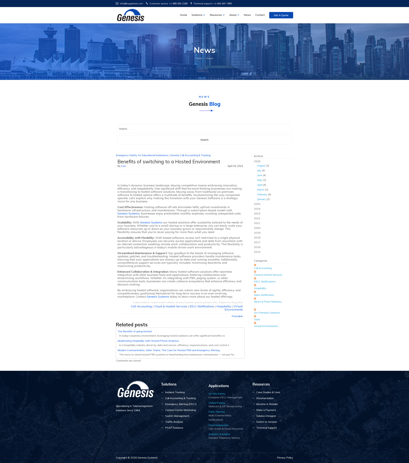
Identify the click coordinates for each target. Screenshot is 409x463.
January (261, 199)
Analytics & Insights (219, 434)
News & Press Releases (268, 301)
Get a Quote (281, 15)
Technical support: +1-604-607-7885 (212, 3)
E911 (215, 302)
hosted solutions (141, 302)
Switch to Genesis (266, 421)
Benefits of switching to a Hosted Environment (168, 162)
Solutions (197, 14)
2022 (257, 218)
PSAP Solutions (174, 427)
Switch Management (177, 415)
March (260, 189)
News (247, 14)
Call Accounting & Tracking (180, 398)
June (259, 175)
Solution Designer (266, 415)
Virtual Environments (234, 307)
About (233, 14)
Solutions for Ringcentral (231, 302)
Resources (216, 14)
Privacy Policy (285, 457)
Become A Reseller (267, 404)
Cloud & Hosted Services (170, 306)
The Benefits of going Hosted (135, 331)
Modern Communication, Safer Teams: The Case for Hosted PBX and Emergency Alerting (169, 350)
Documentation (265, 398)
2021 (257, 223)
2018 (257, 237)
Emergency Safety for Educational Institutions (142, 155)
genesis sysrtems (203, 302)
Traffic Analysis (174, 421)
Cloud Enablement (218, 425)
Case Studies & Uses (268, 392)
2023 (257, 213)
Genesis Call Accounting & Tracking (190, 155)
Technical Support (266, 427)
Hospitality (223, 306)
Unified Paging (216, 402)
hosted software (167, 302)
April (259, 184)
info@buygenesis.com (131, 3)
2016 (257, 247)
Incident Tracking (175, 392)
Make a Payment (266, 410)
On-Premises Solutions (267, 312)
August (261, 165)
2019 (257, 232)
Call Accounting (141, 306)
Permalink (237, 316)
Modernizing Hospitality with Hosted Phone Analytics (148, 340)
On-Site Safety (216, 393)
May (259, 180)
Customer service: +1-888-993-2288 (168, 3)
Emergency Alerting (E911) (181, 404)
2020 (257, 228)
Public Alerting (216, 411)
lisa (123, 165)
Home (183, 14)
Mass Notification (264, 294)
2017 (257, 242)
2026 (262, 180)
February (262, 194)
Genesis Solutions (184, 302)
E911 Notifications (202, 306)
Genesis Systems (128, 213)
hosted (154, 302)
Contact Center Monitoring (180, 410)
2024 (257, 208)
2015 (257, 251)
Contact (260, 14)
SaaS (257, 319)
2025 (257, 204)
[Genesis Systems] (131, 14)
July (259, 170)
